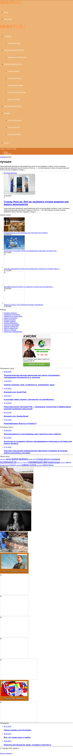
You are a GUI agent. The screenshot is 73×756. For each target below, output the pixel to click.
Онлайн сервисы (13, 71)
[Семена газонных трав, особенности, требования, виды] (14, 658)
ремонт (13, 465)
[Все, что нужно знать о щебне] (15, 509)
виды (8, 459)
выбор (15, 459)
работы (68, 462)
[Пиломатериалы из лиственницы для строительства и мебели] (14, 231)
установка (39, 465)
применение (53, 462)
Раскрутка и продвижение (17, 92)
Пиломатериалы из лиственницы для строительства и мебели (26, 233)
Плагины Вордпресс (15, 78)
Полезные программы (15, 85)
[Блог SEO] (11, 3)
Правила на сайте (14, 43)
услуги (32, 465)
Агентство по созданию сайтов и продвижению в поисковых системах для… (31, 251)
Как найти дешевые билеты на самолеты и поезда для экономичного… (29, 287)
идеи (34, 459)
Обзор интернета (14, 127)
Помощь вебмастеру (13, 64)
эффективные (48, 465)
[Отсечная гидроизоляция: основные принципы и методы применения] (14, 552)
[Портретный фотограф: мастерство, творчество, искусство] (15, 530)
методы (47, 459)
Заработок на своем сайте (17, 57)
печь (21, 462)
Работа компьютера (12, 106)
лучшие (39, 459)
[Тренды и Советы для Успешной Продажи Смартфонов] (14, 303)
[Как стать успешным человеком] (14, 573)
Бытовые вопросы (14, 134)
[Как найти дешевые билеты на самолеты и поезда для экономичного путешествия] (14, 285)
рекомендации (4, 465)
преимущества (37, 462)
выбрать (24, 458)
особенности (8, 462)
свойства (18, 465)
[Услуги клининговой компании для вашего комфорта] (18, 721)
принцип (62, 462)
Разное (7, 113)
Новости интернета (14, 120)
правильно (25, 462)
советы (25, 465)
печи (18, 462)
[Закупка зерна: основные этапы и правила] (16, 488)
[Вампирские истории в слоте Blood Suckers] (14, 594)
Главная (3, 157)
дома (30, 459)
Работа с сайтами (14, 99)
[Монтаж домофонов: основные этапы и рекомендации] (18, 679)
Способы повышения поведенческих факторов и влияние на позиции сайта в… (32, 269)
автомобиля (3, 459)
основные (55, 459)
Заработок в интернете (14, 50)
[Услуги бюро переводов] (14, 700)
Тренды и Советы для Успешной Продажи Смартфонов (23, 305)
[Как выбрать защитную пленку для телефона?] (14, 615)
